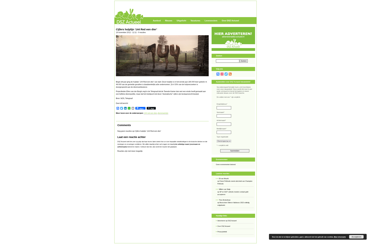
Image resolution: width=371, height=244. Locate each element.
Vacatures (195, 20)
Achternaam (221, 120)
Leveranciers (211, 20)
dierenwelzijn (163, 113)
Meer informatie (340, 237)
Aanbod (157, 20)
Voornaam (220, 112)
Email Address (222, 104)
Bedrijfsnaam (221, 129)
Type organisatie (222, 137)
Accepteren (356, 236)
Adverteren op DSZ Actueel (227, 221)
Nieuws (168, 20)
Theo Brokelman (224, 200)
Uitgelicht (181, 20)
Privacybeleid (222, 232)
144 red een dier (150, 113)
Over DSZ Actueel (230, 20)
